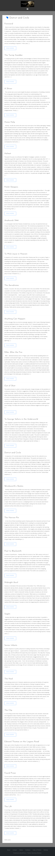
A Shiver (8, 89)
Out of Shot (9, 386)
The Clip (8, 710)
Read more (10, 48)
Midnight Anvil (11, 582)
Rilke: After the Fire (13, 352)
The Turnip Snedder (13, 55)
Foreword (8, 24)
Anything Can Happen (14, 319)
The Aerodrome (11, 285)
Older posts (7, 840)
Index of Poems (37, 850)
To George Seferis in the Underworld (21, 419)
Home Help (9, 122)
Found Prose (10, 773)
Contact (15, 850)
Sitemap (46, 850)
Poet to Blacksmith (13, 551)
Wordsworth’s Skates (13, 486)
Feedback (27, 850)
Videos (21, 850)
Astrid (33, 853)
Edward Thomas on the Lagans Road (21, 742)
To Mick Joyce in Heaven (15, 254)
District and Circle (12, 453)
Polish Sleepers (11, 187)
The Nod (8, 679)
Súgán (7, 614)
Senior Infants (10, 645)
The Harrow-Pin (11, 518)
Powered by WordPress (19, 853)
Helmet (7, 154)
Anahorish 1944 (11, 220)
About (8, 850)
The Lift (8, 807)
